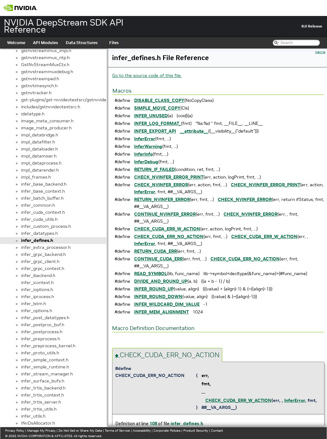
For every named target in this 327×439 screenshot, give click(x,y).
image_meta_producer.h (46, 128)
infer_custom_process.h (46, 226)
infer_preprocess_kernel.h (48, 346)
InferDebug (146, 162)
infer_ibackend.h (38, 275)
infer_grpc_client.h (40, 261)
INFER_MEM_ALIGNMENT (161, 312)
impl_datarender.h (40, 170)
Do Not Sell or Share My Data (80, 430)
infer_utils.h (33, 416)
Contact (217, 430)
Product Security (195, 430)
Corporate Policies (167, 430)
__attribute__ (194, 131)
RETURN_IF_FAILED (154, 169)
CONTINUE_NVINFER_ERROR (165, 214)
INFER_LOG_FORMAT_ (157, 123)
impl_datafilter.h (38, 142)
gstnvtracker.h (36, 93)
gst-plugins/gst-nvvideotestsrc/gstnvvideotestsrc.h (74, 100)
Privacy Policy (14, 430)
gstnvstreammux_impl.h (46, 50)
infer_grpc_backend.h (43, 254)
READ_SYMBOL (150, 273)
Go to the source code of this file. (147, 75)
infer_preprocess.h (40, 339)
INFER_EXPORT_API (155, 131)
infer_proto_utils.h (40, 353)
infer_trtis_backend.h (43, 388)
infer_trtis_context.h (42, 395)
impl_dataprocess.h (41, 163)
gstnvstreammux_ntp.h (45, 57)
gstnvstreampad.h (40, 78)
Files (114, 42)
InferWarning (148, 146)
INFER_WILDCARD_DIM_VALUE (167, 304)
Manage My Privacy (41, 430)
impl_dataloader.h (39, 149)
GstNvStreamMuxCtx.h (45, 64)
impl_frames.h (36, 177)
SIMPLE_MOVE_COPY (157, 108)
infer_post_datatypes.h (45, 317)
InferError (144, 139)
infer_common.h (38, 205)
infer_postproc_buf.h (42, 324)
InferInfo (143, 154)
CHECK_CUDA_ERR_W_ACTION (167, 229)
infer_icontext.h (37, 282)
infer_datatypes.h (39, 233)
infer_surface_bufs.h (42, 381)
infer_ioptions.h (37, 289)
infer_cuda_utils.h (39, 219)
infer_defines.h (37, 240)
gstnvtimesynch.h (39, 86)
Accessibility (142, 430)
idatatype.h (32, 114)
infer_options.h (36, 310)
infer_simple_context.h (44, 360)
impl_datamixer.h (39, 156)
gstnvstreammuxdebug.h (47, 71)
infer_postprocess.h (41, 332)
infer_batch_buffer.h (42, 198)
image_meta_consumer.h (47, 121)
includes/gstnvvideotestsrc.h (50, 107)
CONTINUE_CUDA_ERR (158, 259)
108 (153, 423)
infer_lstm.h (33, 303)
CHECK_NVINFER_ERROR (161, 185)
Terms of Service (117, 430)
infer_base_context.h (43, 191)
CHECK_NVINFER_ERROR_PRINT (168, 177)
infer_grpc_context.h (42, 268)
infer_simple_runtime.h (45, 367)
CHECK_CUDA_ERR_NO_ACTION (168, 236)
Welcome (16, 42)
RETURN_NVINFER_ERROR (162, 199)
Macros (320, 52)
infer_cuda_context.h (43, 212)
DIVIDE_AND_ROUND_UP (160, 281)
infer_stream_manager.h (47, 374)
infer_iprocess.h (37, 296)
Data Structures (82, 42)
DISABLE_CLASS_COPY (159, 100)
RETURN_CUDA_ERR (155, 251)
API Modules (45, 42)
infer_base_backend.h (43, 184)
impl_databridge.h (39, 135)
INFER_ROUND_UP (154, 289)
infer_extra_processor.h (46, 247)
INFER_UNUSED (151, 116)
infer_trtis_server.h (41, 402)
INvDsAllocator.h (38, 423)
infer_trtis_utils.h (39, 409)
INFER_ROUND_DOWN (158, 296)
